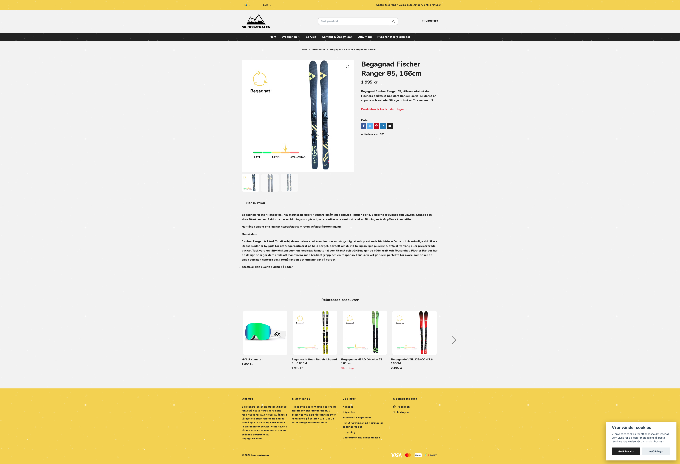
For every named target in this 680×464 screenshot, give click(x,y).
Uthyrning (365, 37)
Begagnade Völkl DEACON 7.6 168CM (412, 361)
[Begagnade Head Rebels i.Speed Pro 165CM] (315, 333)
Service (311, 37)
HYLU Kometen (252, 359)
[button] (453, 340)
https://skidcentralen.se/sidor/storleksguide (311, 227)
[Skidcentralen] (291, 21)
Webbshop (289, 37)
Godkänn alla (626, 451)
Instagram (403, 412)
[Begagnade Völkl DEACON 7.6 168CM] (414, 333)
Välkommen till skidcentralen (361, 437)
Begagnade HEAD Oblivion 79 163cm (361, 361)
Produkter (318, 49)
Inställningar (656, 451)
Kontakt (348, 406)
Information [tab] (255, 203)
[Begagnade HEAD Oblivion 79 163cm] (364, 333)
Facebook (403, 406)
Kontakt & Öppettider (337, 37)
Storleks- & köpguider (357, 417)
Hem (273, 37)
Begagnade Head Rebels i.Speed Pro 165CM (314, 361)
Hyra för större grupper (393, 37)
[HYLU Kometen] (265, 333)
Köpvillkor (349, 412)
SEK (266, 5)
